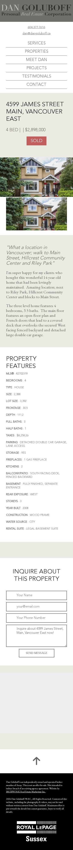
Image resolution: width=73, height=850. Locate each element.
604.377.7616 (36, 27)
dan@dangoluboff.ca (36, 33)
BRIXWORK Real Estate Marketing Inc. (26, 791)
